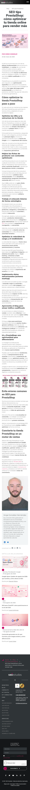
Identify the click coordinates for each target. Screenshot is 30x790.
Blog (14, 660)
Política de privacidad (21, 784)
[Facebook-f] (5, 775)
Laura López (12, 641)
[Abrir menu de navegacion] (28, 2)
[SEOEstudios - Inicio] (7, 2)
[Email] (8, 542)
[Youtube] (13, 775)
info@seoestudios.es (21, 703)
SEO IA (22, 630)
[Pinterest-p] (24, 775)
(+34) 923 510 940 (20, 695)
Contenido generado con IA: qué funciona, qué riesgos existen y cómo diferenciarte (13, 636)
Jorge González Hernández (14, 515)
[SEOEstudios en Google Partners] (17, 685)
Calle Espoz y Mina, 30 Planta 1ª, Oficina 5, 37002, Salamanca (22, 699)
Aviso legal (12, 784)
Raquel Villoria (13, 581)
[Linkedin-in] (17, 775)
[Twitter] (9, 775)
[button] (12, 548)
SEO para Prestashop (17, 8)
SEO (3, 223)
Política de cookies (15, 785)
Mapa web (6, 784)
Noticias (5, 572)
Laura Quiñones (13, 610)
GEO (4, 601)
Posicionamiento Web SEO (11, 630)
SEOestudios (17, 461)
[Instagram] (20, 775)
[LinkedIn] (4, 542)
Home (7, 660)
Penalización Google (14, 572)
